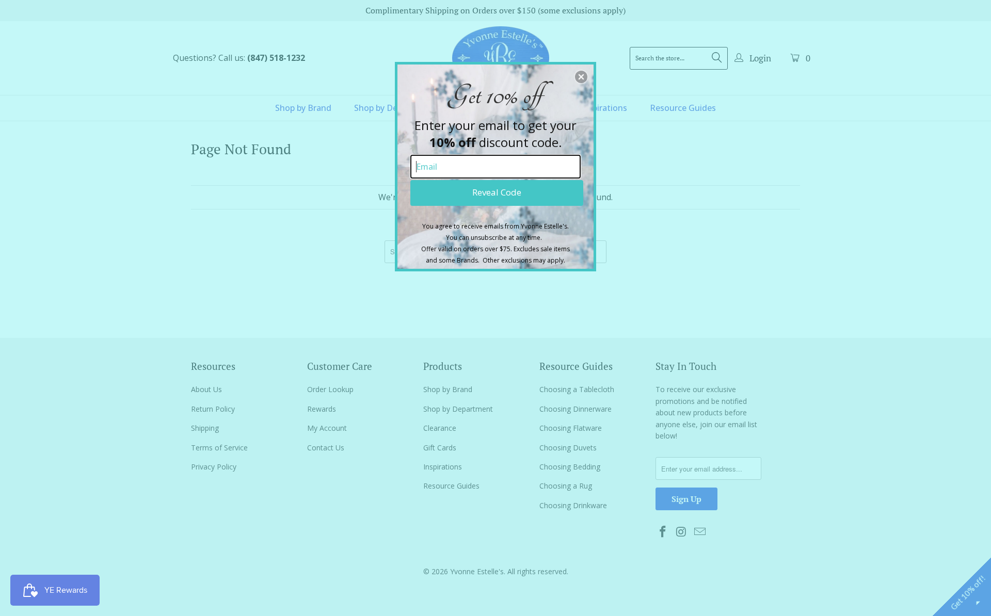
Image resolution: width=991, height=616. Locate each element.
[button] (581, 77)
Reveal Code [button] (496, 192)
